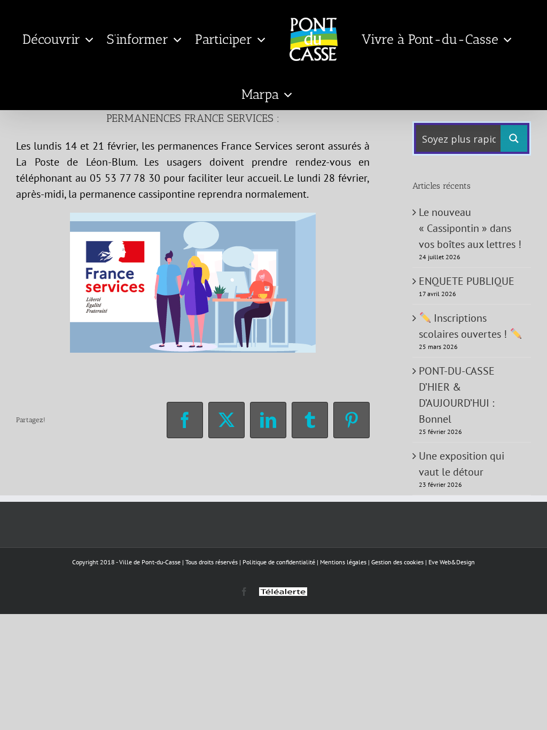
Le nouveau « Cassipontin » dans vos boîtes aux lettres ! (470, 228)
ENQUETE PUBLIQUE (466, 281)
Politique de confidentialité (279, 562)
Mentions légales (343, 562)
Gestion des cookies (397, 562)
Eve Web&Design (451, 562)
